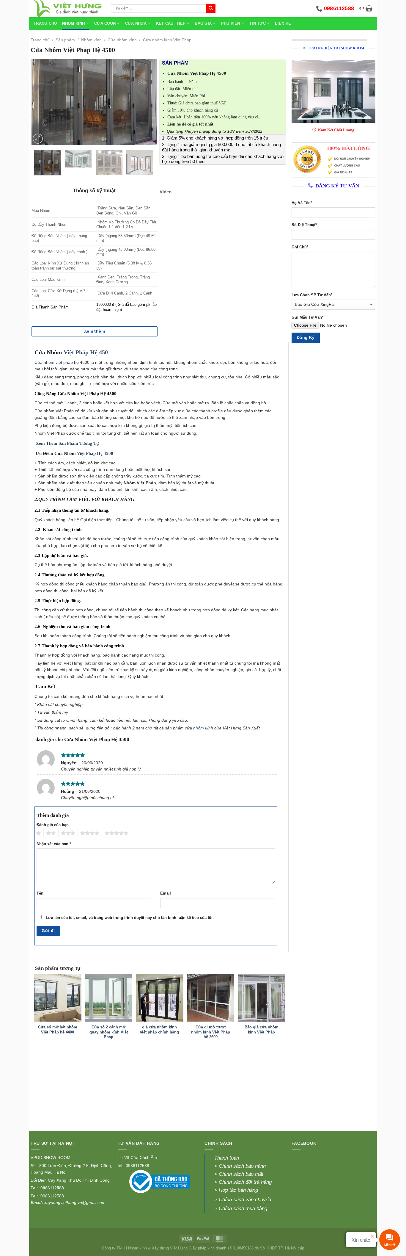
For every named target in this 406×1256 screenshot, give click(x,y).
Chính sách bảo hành (242, 1166)
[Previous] (40, 102)
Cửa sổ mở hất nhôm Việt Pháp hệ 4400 (57, 1029)
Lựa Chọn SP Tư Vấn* (312, 295)
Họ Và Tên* (302, 203)
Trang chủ (45, 23)
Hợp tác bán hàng (238, 1190)
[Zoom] (38, 139)
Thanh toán (226, 1158)
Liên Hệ (283, 23)
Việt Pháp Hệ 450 (86, 352)
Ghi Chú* (300, 247)
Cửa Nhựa (136, 23)
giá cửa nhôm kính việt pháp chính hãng (159, 1029)
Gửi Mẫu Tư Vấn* (307, 317)
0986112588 (52, 1187)
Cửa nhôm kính (122, 39)
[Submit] (210, 8)
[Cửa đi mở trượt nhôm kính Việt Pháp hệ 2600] (210, 998)
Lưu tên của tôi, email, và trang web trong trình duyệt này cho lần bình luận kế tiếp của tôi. (130, 918)
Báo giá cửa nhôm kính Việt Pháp (261, 1029)
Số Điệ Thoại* (304, 225)
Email (165, 893)
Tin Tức (257, 23)
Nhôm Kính (73, 23)
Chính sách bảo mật (240, 1174)
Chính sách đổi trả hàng (245, 1182)
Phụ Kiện (230, 23)
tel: (121, 1165)
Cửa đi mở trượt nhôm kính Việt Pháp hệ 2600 (210, 1032)
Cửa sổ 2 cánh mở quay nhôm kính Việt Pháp (108, 1032)
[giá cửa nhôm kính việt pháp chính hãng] (159, 998)
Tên (40, 893)
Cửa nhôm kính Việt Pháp (167, 39)
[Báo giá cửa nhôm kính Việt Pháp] (261, 998)
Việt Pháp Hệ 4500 (95, 453)
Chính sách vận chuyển (245, 1199)
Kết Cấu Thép (170, 23)
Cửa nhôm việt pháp (53, 362)
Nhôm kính (91, 39)
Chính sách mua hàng (243, 1208)
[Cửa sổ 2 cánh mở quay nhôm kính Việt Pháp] (108, 998)
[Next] (146, 102)
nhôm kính (203, 728)
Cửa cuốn (105, 23)
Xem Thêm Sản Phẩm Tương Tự (67, 443)
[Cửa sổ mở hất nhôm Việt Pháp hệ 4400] (57, 998)
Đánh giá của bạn (53, 825)
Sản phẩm (65, 39)
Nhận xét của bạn (54, 844)
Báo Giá (203, 23)
